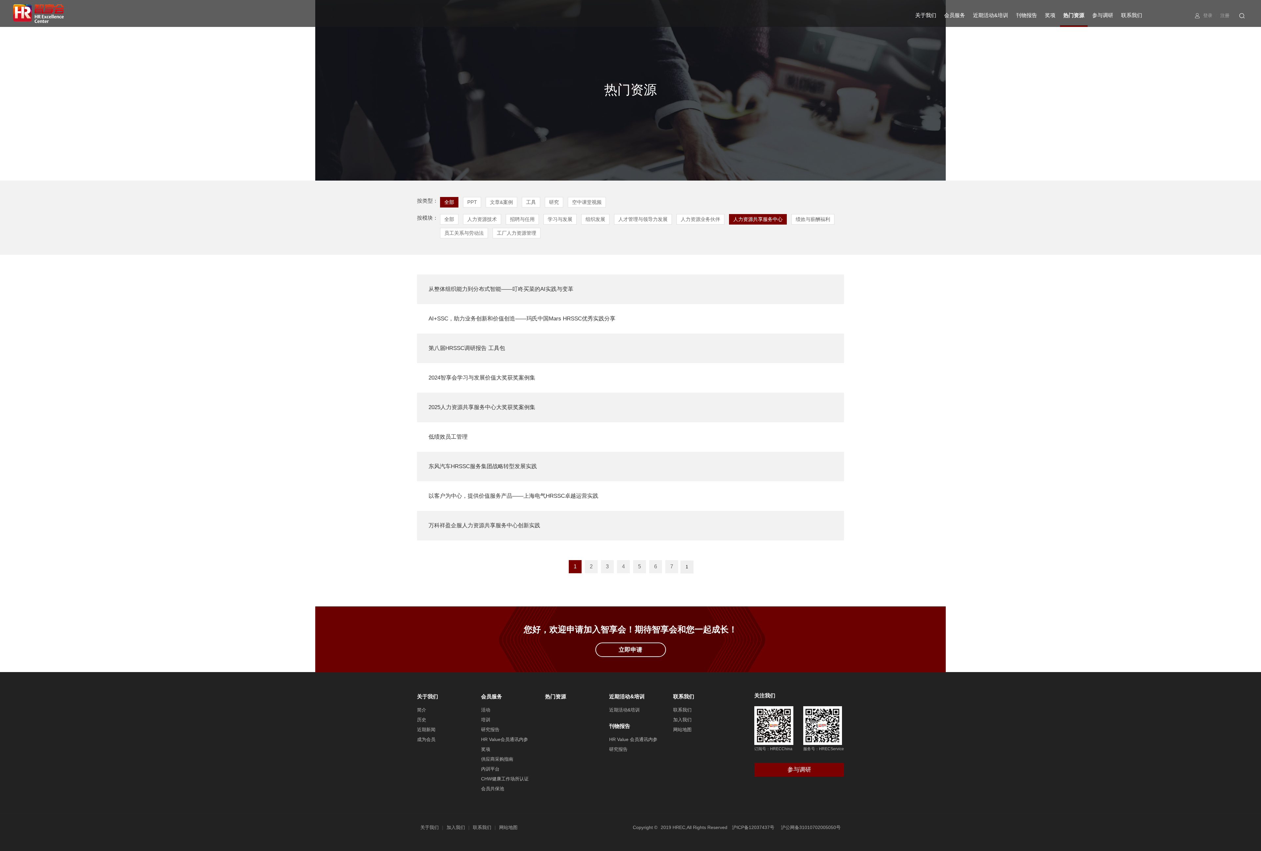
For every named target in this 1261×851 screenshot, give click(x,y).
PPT (472, 202)
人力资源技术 (482, 219)
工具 (531, 202)
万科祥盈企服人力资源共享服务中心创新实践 (484, 525)
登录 (1207, 15)
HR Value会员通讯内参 (504, 739)
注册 (1224, 15)
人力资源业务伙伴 (700, 219)
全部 (449, 202)
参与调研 (1102, 15)
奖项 (1050, 15)
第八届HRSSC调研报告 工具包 (467, 348)
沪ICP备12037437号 (753, 827)
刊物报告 (1026, 15)
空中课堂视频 (587, 202)
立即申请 (630, 649)
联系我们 (1131, 15)
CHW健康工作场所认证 (505, 778)
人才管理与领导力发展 (643, 219)
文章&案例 (501, 202)
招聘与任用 (522, 219)
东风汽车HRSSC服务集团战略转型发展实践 (483, 466)
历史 (421, 719)
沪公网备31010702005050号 (811, 827)
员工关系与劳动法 (464, 233)
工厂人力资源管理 (516, 233)
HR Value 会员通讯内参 (633, 739)
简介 (421, 709)
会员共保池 (492, 788)
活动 (485, 709)
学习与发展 (560, 219)
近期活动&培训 (990, 15)
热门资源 (1073, 15)
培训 (485, 719)
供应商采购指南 (497, 759)
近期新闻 (426, 729)
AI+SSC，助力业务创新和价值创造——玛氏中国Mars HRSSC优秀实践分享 (522, 319)
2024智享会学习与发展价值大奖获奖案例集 (482, 378)
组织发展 (595, 219)
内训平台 (490, 769)
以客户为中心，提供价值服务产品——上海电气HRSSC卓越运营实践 (513, 496)
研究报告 (490, 729)
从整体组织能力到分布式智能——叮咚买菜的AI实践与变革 (501, 289)
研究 (554, 202)
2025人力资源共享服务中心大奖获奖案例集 (482, 407)
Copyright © (645, 827)
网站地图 (682, 729)
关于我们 (925, 15)
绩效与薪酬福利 (813, 219)
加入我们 (682, 719)
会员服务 (954, 15)
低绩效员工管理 (448, 437)
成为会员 (426, 739)
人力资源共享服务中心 (758, 219)
